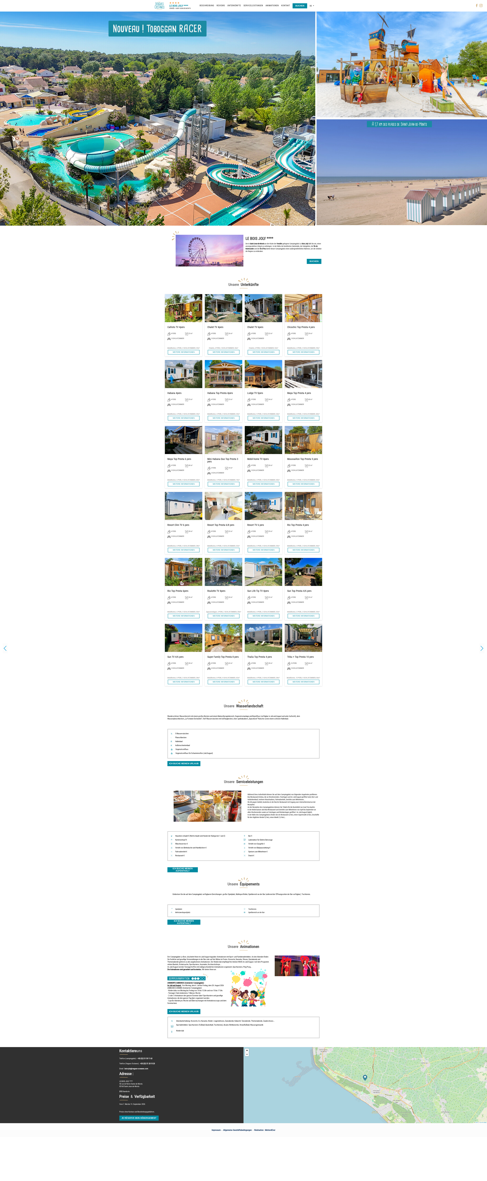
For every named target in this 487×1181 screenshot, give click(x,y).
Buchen (299, 6)
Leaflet (476, 1122)
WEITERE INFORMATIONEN (184, 352)
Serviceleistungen (253, 5)
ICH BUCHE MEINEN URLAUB (184, 763)
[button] (481, 648)
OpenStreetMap (483, 1122)
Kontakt (285, 5)
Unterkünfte (234, 5)
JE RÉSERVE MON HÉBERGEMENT (138, 1118)
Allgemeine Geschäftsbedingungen (237, 1130)
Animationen (272, 5)
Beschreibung (207, 5)
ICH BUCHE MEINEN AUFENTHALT (183, 869)
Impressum (216, 1130)
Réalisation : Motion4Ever (264, 1130)
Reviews (221, 5)
